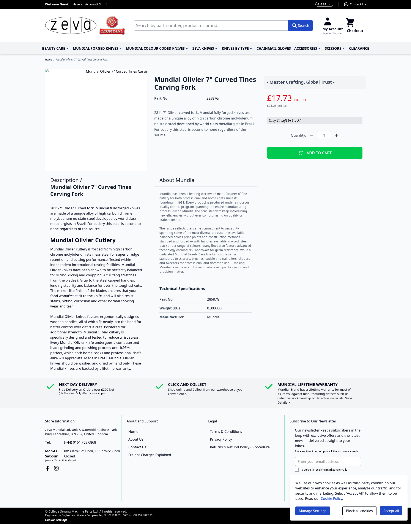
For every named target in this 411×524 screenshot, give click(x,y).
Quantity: (298, 135)
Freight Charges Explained (149, 454)
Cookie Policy (331, 498)
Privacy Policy (221, 439)
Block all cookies (359, 510)
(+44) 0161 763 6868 (80, 442)
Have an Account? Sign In (91, 4)
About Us (135, 439)
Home (48, 59)
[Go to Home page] (85, 25)
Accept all (391, 510)
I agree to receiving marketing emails (324, 469)
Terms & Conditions (226, 431)
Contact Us (358, 4)
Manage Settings (312, 510)
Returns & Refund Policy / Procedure (240, 447)
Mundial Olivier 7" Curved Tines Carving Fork (82, 59)
